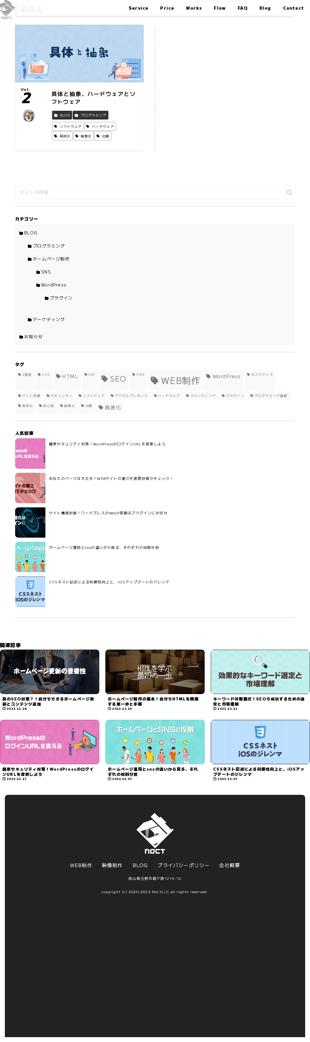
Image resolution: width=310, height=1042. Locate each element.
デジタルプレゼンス (131, 395)
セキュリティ (62, 395)
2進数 (27, 374)
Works (194, 8)
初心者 (48, 405)
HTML (70, 376)
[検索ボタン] (289, 192)
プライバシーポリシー (183, 865)
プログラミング (49, 246)
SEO (118, 378)
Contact (293, 8)
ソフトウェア (94, 395)
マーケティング (49, 319)
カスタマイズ (262, 374)
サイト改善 (31, 395)
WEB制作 (180, 380)
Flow (220, 8)
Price (167, 8)
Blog (265, 8)
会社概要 (229, 865)
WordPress (54, 285)
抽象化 (69, 405)
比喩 (88, 405)
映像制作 (112, 865)
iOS (91, 374)
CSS (46, 374)
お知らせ (33, 336)
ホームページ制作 (51, 259)
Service (138, 8)
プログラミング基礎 (271, 395)
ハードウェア (169, 395)
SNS (46, 272)
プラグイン (61, 298)
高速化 (113, 407)
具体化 (27, 405)
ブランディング (203, 395)
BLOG (31, 233)
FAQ (243, 8)
